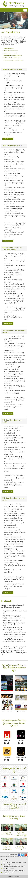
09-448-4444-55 (6, 870)
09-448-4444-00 (6, 866)
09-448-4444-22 (21, 866)
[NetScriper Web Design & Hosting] (14, 4)
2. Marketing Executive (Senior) (10, 51)
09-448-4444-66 (13, 870)
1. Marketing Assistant (8, 48)
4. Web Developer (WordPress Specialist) (12, 55)
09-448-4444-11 (13, 866)
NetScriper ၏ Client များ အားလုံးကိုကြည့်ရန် (14, 806)
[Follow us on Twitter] (22, 854)
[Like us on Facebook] (18, 854)
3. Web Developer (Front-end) (10, 53)
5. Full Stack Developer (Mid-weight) (11, 58)
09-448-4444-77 (21, 870)
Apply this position (7, 139)
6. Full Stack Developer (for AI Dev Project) (13, 60)
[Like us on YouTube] (25, 854)
